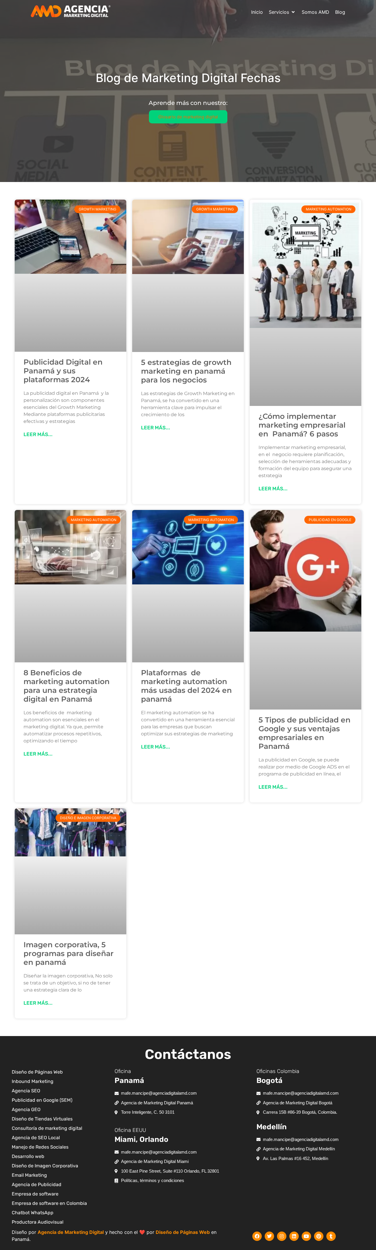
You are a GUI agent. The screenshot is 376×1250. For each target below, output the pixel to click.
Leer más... (38, 434)
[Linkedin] (294, 1236)
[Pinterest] (318, 1236)
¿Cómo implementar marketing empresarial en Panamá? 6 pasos (301, 425)
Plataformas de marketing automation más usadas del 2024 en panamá (186, 685)
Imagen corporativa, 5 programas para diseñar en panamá (69, 953)
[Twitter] (269, 1236)
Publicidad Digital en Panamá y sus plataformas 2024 (63, 371)
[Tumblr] (331, 1236)
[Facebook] (257, 1236)
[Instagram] (281, 1236)
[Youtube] (306, 1236)
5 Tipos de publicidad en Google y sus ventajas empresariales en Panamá (304, 733)
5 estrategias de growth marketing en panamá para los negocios (186, 371)
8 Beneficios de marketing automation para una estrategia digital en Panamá (67, 685)
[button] (282, 12)
